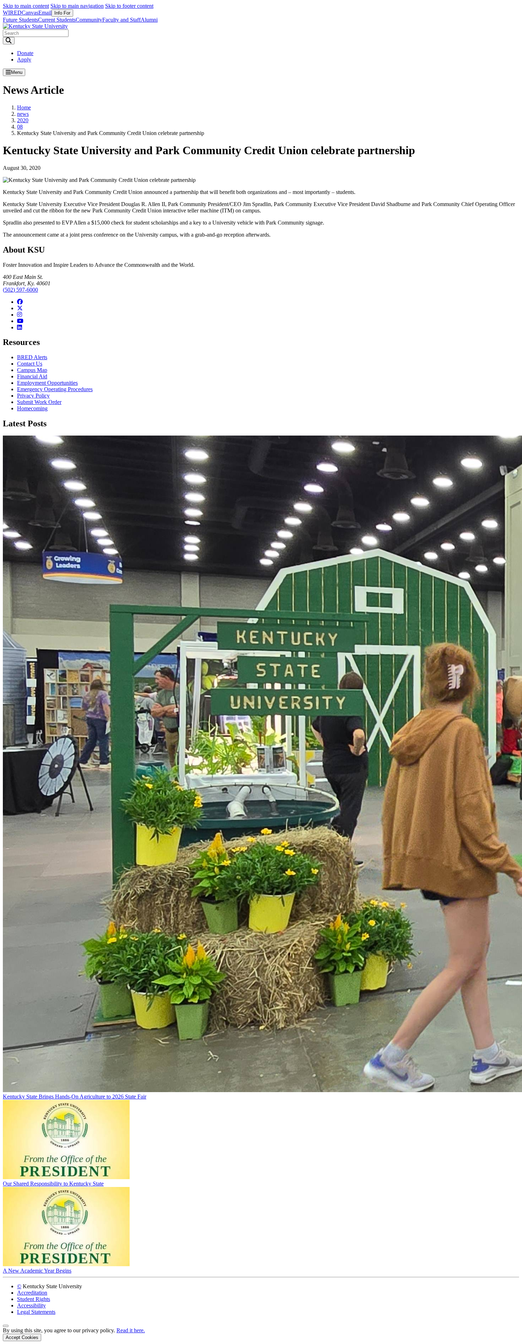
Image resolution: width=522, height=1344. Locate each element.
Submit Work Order (39, 402)
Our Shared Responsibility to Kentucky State (53, 1184)
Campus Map (32, 370)
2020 (22, 120)
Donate (25, 53)
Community (89, 20)
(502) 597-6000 (20, 290)
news (23, 114)
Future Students (20, 20)
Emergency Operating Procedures (55, 389)
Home (24, 107)
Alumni (149, 20)
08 (20, 127)
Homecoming (32, 408)
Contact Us (29, 364)
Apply (24, 59)
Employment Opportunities (47, 383)
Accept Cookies (22, 1337)
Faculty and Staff (121, 20)
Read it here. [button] (130, 1330)
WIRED (12, 13)
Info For (62, 13)
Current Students (57, 20)
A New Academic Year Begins (37, 1271)
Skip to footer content (129, 6)
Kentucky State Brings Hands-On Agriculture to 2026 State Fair (74, 1097)
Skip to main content (26, 6)
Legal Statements (36, 1312)
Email (44, 13)
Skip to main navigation (77, 6)
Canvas (30, 13)
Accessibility (31, 1305)
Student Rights (33, 1299)
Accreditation (32, 1293)
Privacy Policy (33, 396)
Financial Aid (32, 376)
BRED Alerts (32, 357)
